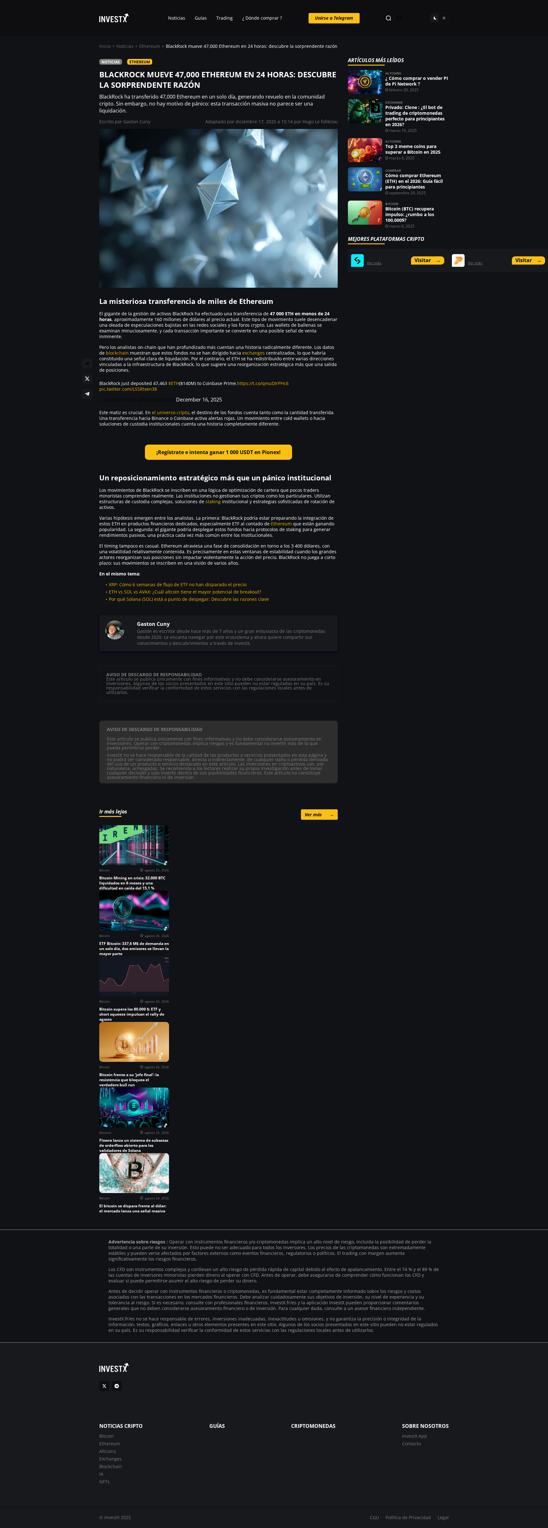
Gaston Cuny (136, 122)
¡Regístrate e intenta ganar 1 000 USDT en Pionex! (218, 452)
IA (101, 1474)
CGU (374, 1517)
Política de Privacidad (408, 1517)
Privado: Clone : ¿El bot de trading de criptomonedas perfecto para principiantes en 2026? (415, 115)
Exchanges (110, 1459)
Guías (201, 18)
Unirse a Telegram (334, 18)
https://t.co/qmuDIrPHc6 (263, 383)
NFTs (104, 1482)
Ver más (319, 815)
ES (399, 18)
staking (213, 501)
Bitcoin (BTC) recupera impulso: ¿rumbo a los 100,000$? (409, 214)
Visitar (427, 260)
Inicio (105, 46)
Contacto (411, 1444)
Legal (443, 1517)
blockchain (117, 353)
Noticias (176, 18)
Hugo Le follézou (320, 122)
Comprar (393, 170)
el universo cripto (170, 412)
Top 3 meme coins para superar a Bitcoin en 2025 (412, 149)
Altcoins (393, 73)
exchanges (253, 353)
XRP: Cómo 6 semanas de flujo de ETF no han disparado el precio (177, 584)
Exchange (394, 102)
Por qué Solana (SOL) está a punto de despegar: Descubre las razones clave (189, 599)
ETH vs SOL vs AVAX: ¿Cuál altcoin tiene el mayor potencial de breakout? (185, 592)
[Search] (388, 18)
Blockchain (110, 1466)
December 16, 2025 (199, 399)
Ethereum (149, 46)
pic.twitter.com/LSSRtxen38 (128, 389)
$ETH (173, 383)
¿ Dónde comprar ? (262, 18)
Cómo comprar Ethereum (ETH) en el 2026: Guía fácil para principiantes (414, 181)
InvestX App (414, 1436)
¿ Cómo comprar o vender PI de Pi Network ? (416, 81)
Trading (224, 18)
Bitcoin (391, 204)
